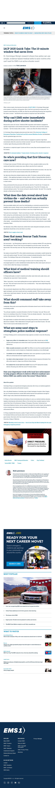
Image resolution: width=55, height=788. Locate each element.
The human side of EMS (12, 615)
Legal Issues (6, 659)
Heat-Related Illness (8, 635)
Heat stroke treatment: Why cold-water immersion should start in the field (23, 636)
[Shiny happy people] (48, 670)
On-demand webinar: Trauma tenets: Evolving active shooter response (29, 153)
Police (32, 460)
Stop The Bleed (40, 460)
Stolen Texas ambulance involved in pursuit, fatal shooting (21, 610)
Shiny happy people (9, 670)
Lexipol (13, 778)
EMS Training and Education (10, 45)
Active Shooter (8, 460)
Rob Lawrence (21, 65)
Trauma (19, 463)
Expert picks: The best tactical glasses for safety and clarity (21, 619)
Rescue (5, 643)
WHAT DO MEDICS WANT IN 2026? (24, 33)
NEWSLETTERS (30, 22)
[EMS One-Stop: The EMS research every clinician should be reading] (48, 652)
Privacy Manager (38, 738)
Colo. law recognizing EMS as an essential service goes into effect (22, 606)
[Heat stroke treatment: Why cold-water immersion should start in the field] (48, 636)
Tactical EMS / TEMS (10, 463)
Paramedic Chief (7, 668)
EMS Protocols (7, 651)
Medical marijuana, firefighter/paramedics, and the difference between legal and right (23, 662)
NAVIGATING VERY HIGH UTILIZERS (44, 33)
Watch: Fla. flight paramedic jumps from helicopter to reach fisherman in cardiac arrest (22, 645)
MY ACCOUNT (38, 22)
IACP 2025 (32, 107)
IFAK (47, 340)
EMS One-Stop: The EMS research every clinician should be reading (21, 653)
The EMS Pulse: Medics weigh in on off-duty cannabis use (20, 624)
